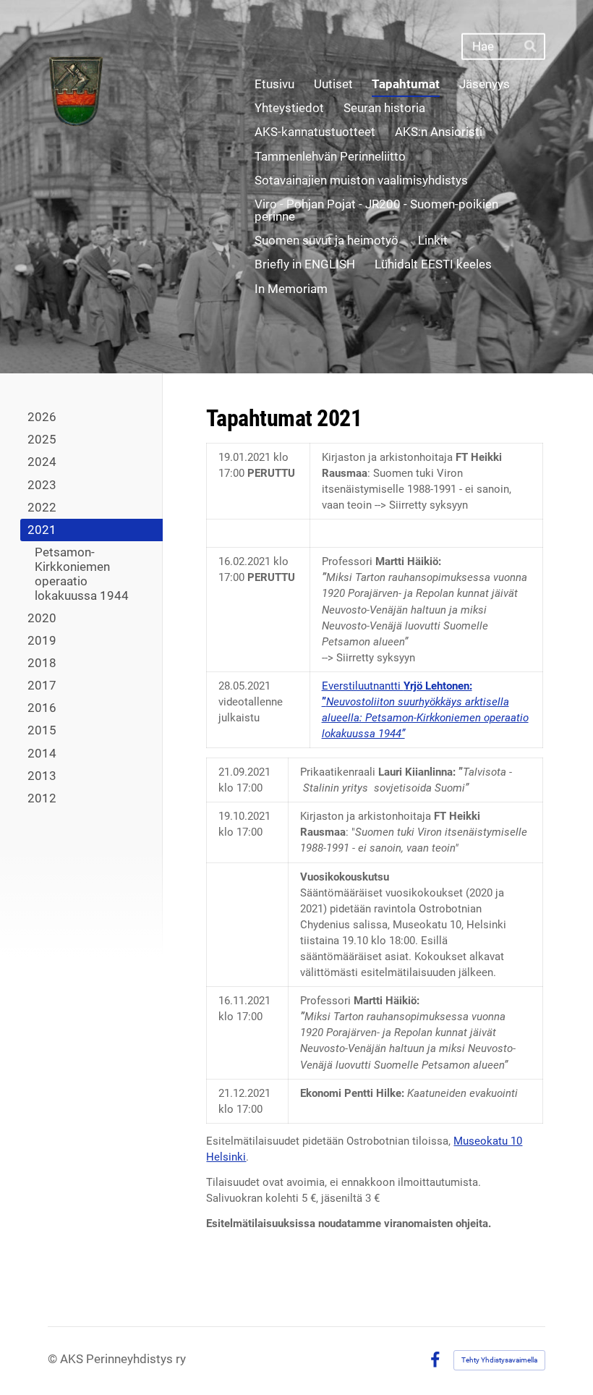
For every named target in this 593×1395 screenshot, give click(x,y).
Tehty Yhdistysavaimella (499, 1360)
